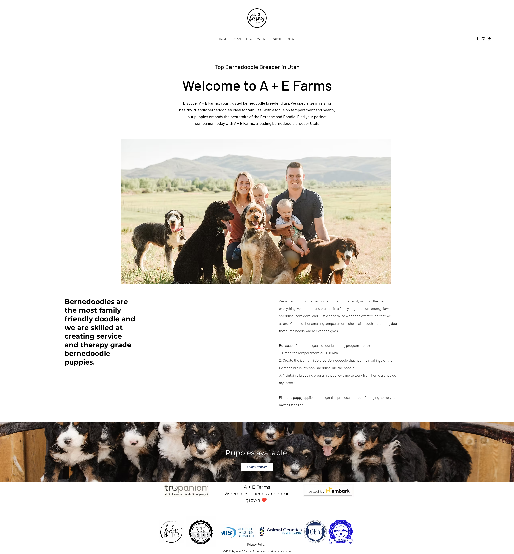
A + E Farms (257, 487)
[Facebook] (477, 39)
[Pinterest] (489, 39)
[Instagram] (483, 39)
